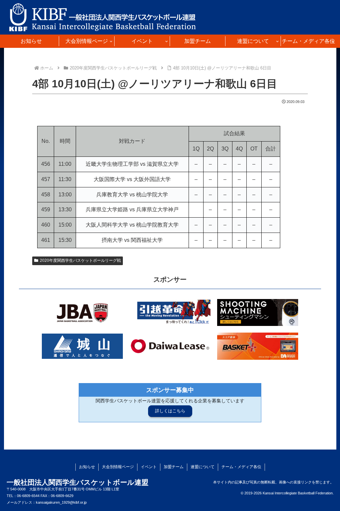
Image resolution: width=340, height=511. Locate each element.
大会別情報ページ (118, 466)
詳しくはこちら (170, 410)
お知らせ (87, 466)
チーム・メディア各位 (241, 466)
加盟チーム (174, 466)
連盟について (202, 466)
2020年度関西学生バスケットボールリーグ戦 (80, 260)
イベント (149, 466)
